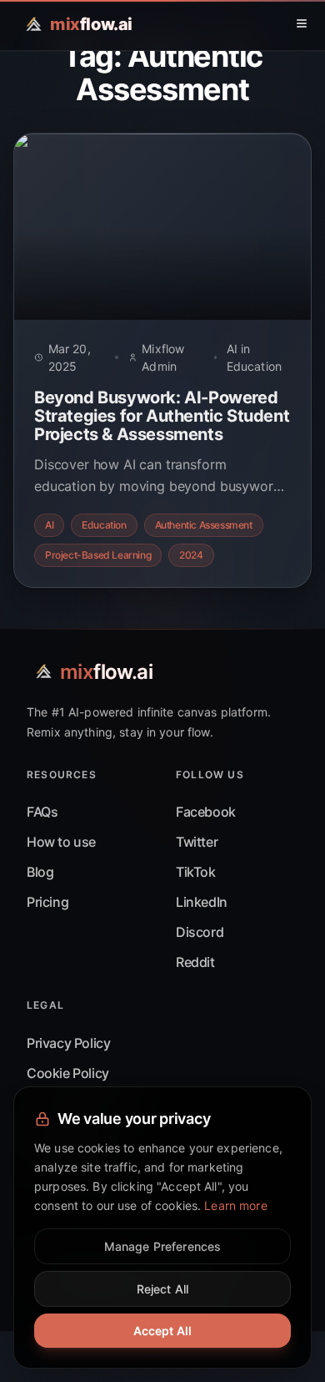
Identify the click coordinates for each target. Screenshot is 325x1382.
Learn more (235, 1205)
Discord (199, 932)
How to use (61, 841)
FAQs (42, 811)
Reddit (195, 962)
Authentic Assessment (203, 525)
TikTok (196, 871)
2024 (190, 555)
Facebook (206, 811)
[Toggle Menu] (301, 23)
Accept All (162, 1331)
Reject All (162, 1289)
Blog (40, 871)
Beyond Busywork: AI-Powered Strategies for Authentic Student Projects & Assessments (161, 415)
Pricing (47, 901)
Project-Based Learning (98, 555)
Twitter (197, 841)
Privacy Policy (68, 1043)
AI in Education (254, 357)
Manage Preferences (163, 1246)
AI (49, 525)
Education (104, 525)
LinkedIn (202, 901)
